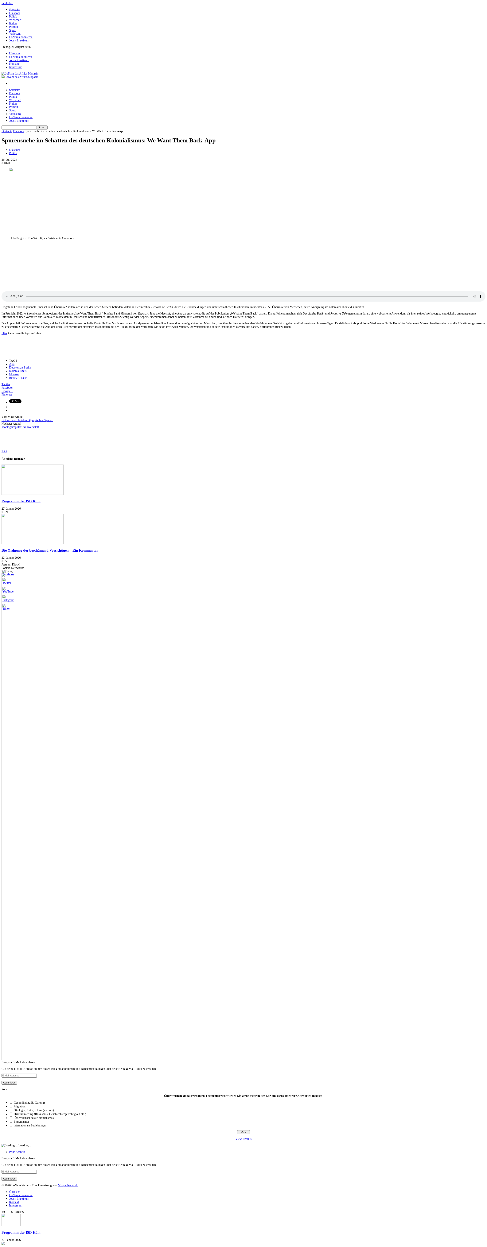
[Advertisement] (30, 267)
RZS (4, 451)
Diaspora (14, 13)
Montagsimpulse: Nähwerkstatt (20, 427)
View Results (243, 1139)
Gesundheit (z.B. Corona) (29, 1102)
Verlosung (15, 33)
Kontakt (14, 63)
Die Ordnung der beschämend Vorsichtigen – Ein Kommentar (50, 550)
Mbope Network (68, 1185)
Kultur (13, 23)
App (11, 364)
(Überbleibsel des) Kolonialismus (34, 1117)
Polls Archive (17, 1151)
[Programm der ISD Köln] (33, 493)
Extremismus (21, 1121)
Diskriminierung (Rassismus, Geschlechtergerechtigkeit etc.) (50, 1114)
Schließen (7, 3)
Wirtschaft (15, 19)
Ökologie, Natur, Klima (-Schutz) (34, 1110)
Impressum (15, 67)
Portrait (13, 26)
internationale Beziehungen (30, 1125)
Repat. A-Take (18, 377)
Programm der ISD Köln (21, 501)
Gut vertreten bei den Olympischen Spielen (27, 420)
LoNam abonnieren (21, 37)
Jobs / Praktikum (19, 40)
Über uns (14, 53)
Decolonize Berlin (20, 367)
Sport (12, 30)
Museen (14, 374)
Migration (19, 1106)
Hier (4, 333)
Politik (13, 16)
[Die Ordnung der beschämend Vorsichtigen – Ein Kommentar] (33, 543)
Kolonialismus (17, 371)
